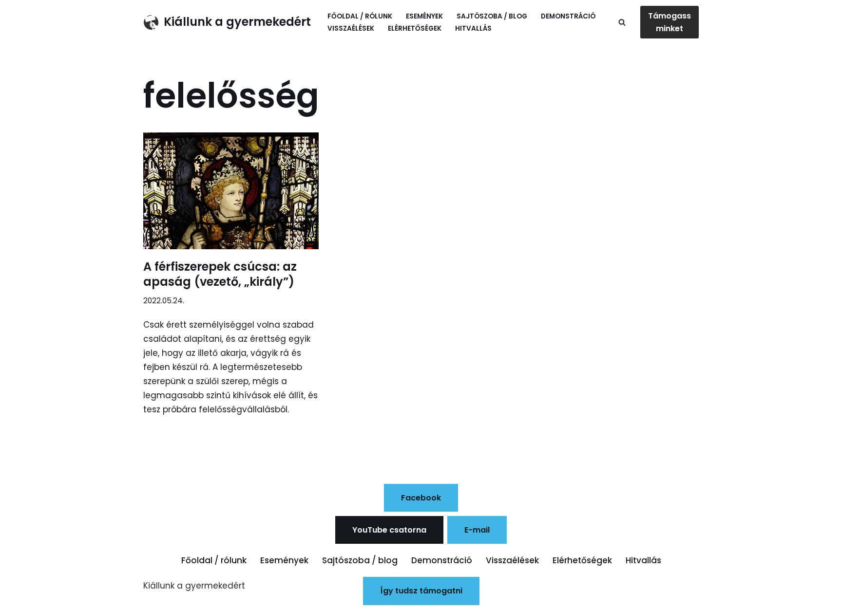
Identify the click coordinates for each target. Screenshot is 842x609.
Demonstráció (568, 16)
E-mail (477, 529)
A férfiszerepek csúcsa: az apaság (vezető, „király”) (220, 274)
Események (424, 16)
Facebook (421, 497)
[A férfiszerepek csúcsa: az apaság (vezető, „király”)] (231, 190)
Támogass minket (669, 22)
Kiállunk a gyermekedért (194, 585)
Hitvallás (473, 28)
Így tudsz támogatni (421, 590)
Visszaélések (350, 28)
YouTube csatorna (389, 529)
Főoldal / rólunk (359, 16)
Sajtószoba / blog (492, 16)
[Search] (622, 22)
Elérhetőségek (414, 28)
